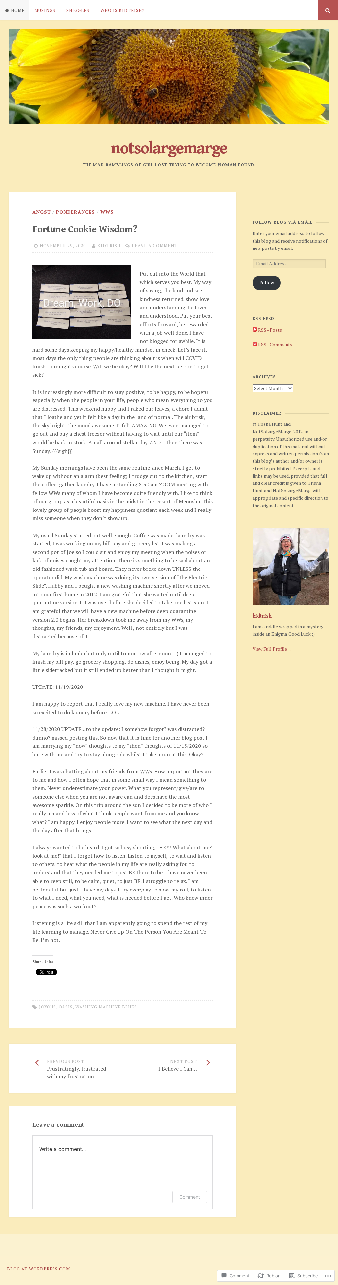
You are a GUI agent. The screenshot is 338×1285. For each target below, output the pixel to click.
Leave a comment (155, 245)
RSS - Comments (275, 344)
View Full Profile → (272, 649)
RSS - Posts (270, 330)
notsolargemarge (169, 148)
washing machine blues (106, 1007)
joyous (47, 1007)
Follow (266, 282)
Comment (189, 1197)
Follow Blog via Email (283, 222)
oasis (66, 1007)
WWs (107, 212)
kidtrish (108, 245)
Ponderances (75, 212)
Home (18, 10)
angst (41, 212)
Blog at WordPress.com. (39, 1269)
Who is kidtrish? (122, 10)
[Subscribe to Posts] (255, 330)
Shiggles (77, 10)
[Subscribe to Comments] (255, 344)
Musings (44, 10)
